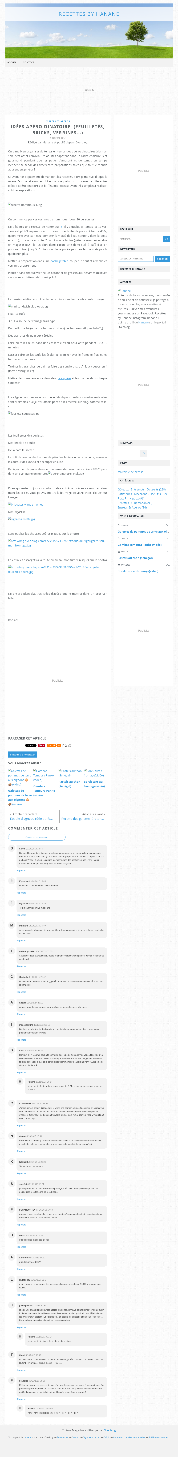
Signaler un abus (91, 1437)
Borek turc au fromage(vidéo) (138, 571)
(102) (142, 494)
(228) (142, 489)
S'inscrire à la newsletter (22, 754)
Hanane (143, 322)
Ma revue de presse (130, 472)
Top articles (62, 1437)
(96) (131, 498)
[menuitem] (12, 62)
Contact (28, 62)
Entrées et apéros (58, 121)
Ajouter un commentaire (37, 837)
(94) (132, 507)
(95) (135, 503)
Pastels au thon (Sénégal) (135, 558)
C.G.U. (106, 1437)
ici (61, 227)
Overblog (110, 1430)
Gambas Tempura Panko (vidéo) (139, 545)
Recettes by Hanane (89, 13)
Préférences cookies (158, 1437)
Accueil (12, 62)
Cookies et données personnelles (129, 1437)
